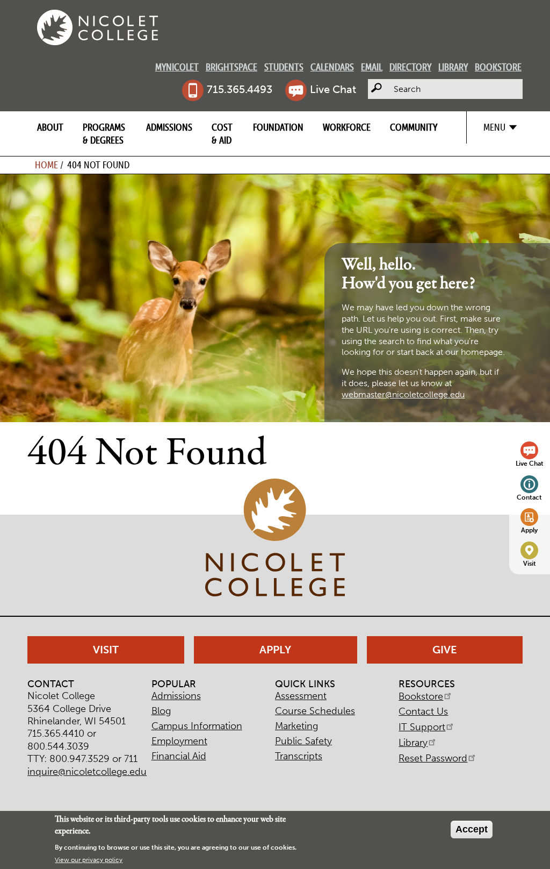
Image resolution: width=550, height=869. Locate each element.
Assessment (301, 696)
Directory (410, 67)
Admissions (169, 127)
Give (444, 649)
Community (413, 127)
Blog (161, 711)
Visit (529, 563)
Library (453, 67)
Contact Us (423, 711)
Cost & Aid (222, 133)
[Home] (97, 27)
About (50, 127)
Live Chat (333, 89)
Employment (179, 741)
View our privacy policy (88, 860)
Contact (529, 497)
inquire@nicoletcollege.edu (87, 772)
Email (371, 67)
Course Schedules (315, 711)
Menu (494, 127)
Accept (471, 829)
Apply (529, 530)
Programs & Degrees (104, 133)
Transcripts (298, 756)
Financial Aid (178, 756)
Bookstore (498, 67)
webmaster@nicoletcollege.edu (403, 394)
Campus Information (196, 726)
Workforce (347, 127)
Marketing (296, 726)
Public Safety (303, 741)
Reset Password (433, 758)
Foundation (278, 127)
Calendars (332, 67)
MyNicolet (177, 67)
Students (283, 67)
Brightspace (231, 67)
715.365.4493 (239, 89)
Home (46, 164)
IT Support (422, 727)
